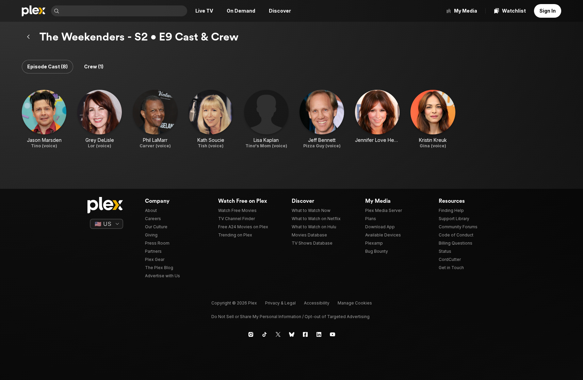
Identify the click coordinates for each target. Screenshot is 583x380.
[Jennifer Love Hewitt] (377, 119)
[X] (278, 334)
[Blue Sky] (291, 334)
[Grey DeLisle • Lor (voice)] (99, 119)
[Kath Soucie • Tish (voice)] (211, 119)
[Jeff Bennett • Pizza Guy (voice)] (321, 119)
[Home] (34, 11)
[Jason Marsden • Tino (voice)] (44, 119)
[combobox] (124, 10)
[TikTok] (264, 334)
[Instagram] (251, 334)
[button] (47, 66)
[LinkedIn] (319, 334)
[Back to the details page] (28, 37)
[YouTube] (332, 334)
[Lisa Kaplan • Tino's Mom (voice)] (266, 119)
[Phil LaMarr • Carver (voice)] (155, 119)
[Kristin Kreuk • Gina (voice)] (432, 119)
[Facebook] (305, 334)
